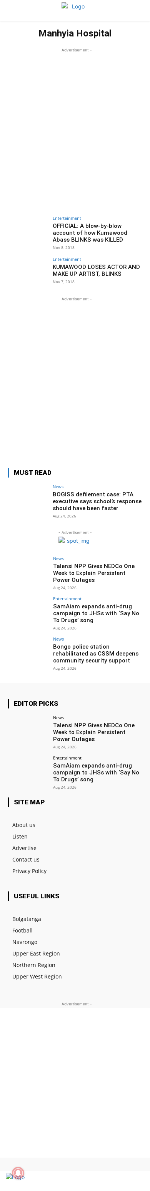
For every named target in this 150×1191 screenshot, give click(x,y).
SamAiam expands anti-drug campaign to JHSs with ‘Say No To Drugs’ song (96, 613)
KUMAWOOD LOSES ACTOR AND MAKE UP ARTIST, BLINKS (96, 270)
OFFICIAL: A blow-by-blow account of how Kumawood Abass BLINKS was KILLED (90, 232)
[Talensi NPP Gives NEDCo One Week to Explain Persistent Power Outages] (28, 571)
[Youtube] (135, 1181)
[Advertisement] (75, 129)
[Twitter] (122, 1181)
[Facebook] (108, 1181)
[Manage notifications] (18, 1173)
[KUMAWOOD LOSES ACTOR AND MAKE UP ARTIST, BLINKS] (28, 272)
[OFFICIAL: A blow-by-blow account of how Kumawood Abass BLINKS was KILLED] (28, 231)
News (58, 486)
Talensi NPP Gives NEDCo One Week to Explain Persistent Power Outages (94, 573)
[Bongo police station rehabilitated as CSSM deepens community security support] (28, 652)
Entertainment (67, 218)
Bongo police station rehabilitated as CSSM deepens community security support (95, 653)
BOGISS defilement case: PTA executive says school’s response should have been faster (97, 501)
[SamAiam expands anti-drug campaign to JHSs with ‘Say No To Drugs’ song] (28, 611)
